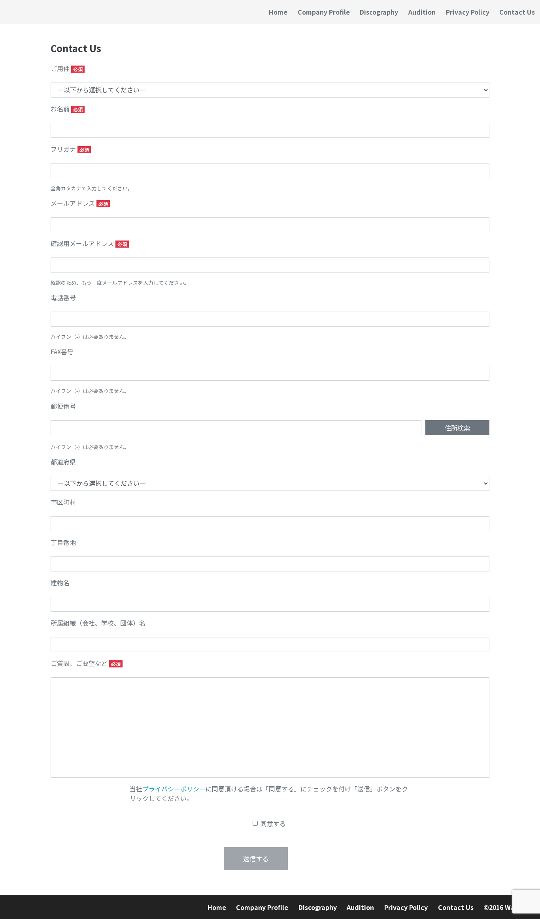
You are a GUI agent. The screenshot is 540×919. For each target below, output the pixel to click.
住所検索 (457, 427)
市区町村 (63, 502)
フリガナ (63, 149)
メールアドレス (73, 203)
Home (278, 12)
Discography (379, 12)
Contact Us (517, 12)
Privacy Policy (467, 12)
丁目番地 (63, 542)
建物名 (60, 582)
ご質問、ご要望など (79, 663)
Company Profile (324, 12)
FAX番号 (62, 351)
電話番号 (63, 297)
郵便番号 (63, 406)
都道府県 (63, 461)
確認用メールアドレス (82, 243)
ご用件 (60, 68)
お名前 (60, 108)
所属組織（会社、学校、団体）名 (98, 623)
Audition (422, 12)
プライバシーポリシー (174, 788)
